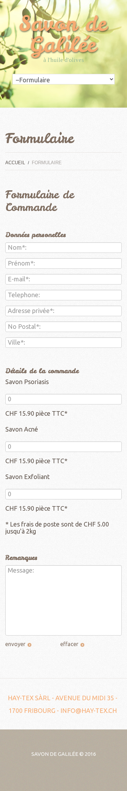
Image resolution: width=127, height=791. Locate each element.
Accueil (15, 162)
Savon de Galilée (54, 754)
